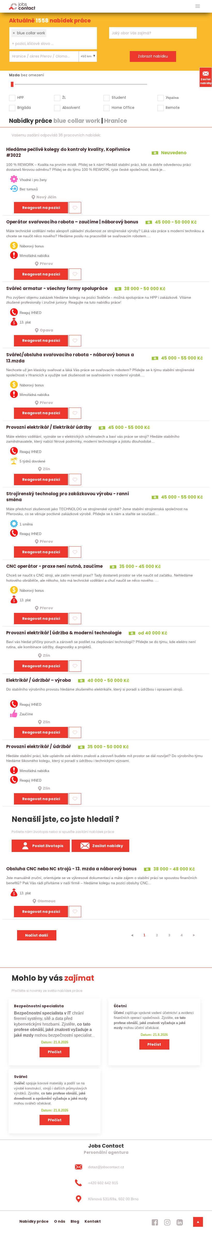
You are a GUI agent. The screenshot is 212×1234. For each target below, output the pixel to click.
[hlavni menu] (197, 6)
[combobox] (53, 38)
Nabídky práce (34, 1221)
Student (119, 97)
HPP (20, 97)
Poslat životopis (47, 845)
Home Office (123, 107)
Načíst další (36, 935)
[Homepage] (22, 6)
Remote (173, 107)
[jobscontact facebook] (155, 1222)
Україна (172, 97)
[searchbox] (50, 43)
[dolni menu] (198, 1222)
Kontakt (93, 1221)
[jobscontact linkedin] (179, 1222)
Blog (75, 1221)
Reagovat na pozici (41, 207)
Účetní (120, 1006)
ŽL (64, 97)
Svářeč (20, 1076)
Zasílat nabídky (205, 81)
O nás (59, 1221)
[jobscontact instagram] (167, 1222)
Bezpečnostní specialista (39, 1006)
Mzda (14, 75)
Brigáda (24, 107)
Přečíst (55, 1051)
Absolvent (71, 107)
